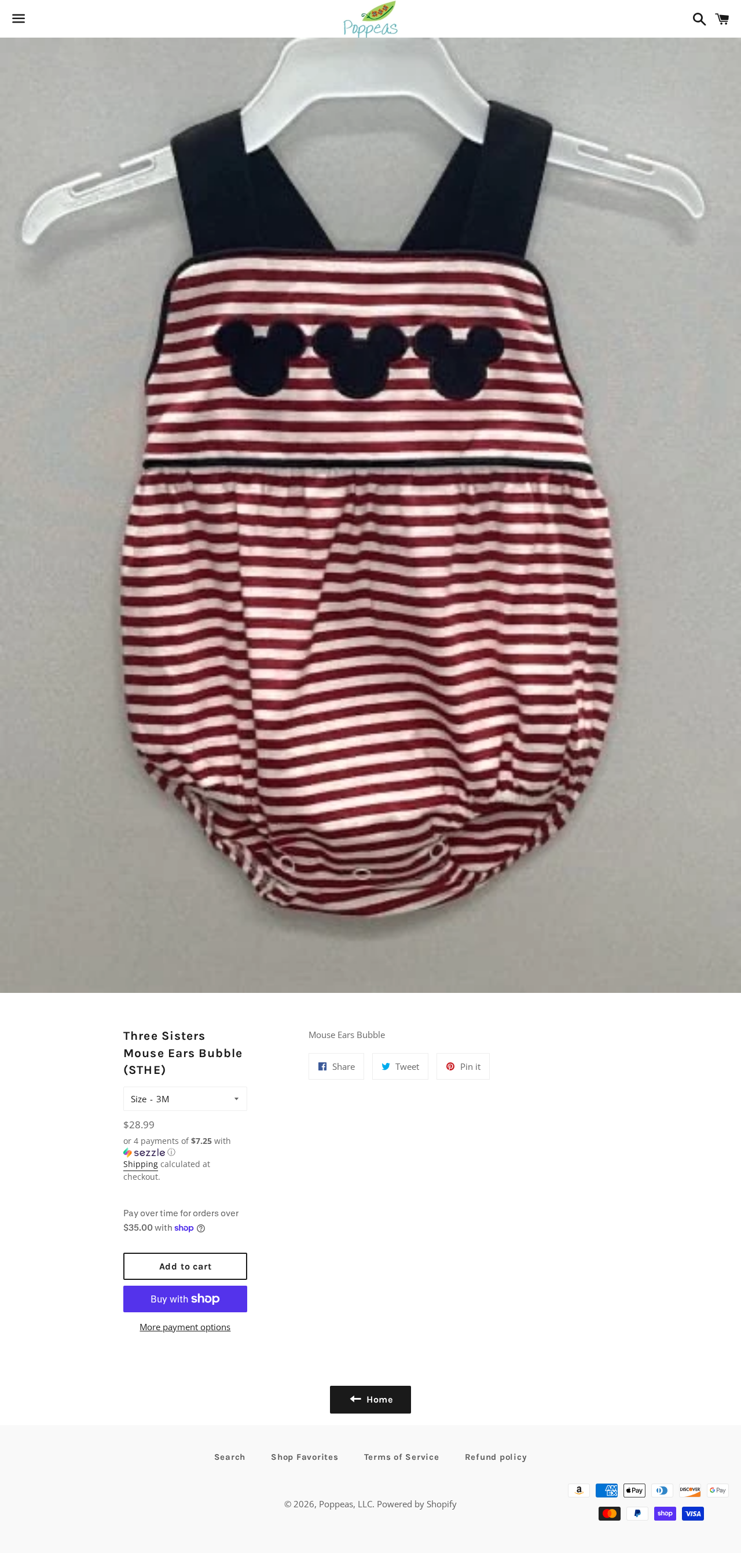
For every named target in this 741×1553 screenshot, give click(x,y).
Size (138, 1099)
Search (230, 1457)
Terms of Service (401, 1457)
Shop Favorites (305, 1457)
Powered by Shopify (417, 1504)
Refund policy (496, 1457)
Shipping (140, 1163)
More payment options (185, 1327)
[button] (185, 1147)
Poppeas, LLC (345, 1504)
